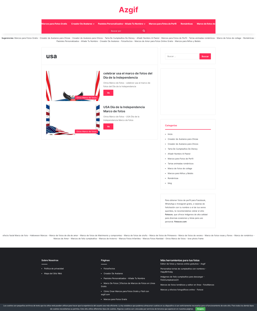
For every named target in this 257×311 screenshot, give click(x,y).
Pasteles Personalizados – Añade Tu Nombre (120, 23)
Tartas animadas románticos (202, 38)
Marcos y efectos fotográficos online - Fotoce (181, 289)
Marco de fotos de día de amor (63, 235)
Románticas (187, 23)
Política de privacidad (54, 268)
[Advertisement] (188, 91)
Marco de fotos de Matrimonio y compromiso (101, 235)
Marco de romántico (243, 235)
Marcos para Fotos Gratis (54, 23)
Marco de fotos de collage (210, 23)
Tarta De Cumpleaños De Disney (120, 38)
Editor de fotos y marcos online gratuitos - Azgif (182, 264)
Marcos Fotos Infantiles (130, 238)
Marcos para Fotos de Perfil (163, 23)
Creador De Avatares (81, 23)
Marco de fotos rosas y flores (218, 235)
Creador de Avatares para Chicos (87, 38)
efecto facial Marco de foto (15, 235)
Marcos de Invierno (108, 238)
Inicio (34, 23)
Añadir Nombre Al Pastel (148, 38)
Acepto (200, 309)
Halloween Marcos (38, 235)
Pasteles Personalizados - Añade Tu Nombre (77, 41)
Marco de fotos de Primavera (162, 235)
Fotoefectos (127, 41)
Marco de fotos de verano (190, 235)
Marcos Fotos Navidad (153, 238)
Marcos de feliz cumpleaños (84, 238)
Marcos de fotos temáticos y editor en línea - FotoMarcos (187, 285)
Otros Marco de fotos (176, 238)
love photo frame (196, 238)
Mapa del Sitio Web (53, 273)
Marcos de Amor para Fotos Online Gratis (154, 41)
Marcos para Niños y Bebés (187, 41)
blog (170, 183)
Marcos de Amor (61, 238)
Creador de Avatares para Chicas (55, 38)
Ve (108, 92)
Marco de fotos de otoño (135, 235)
